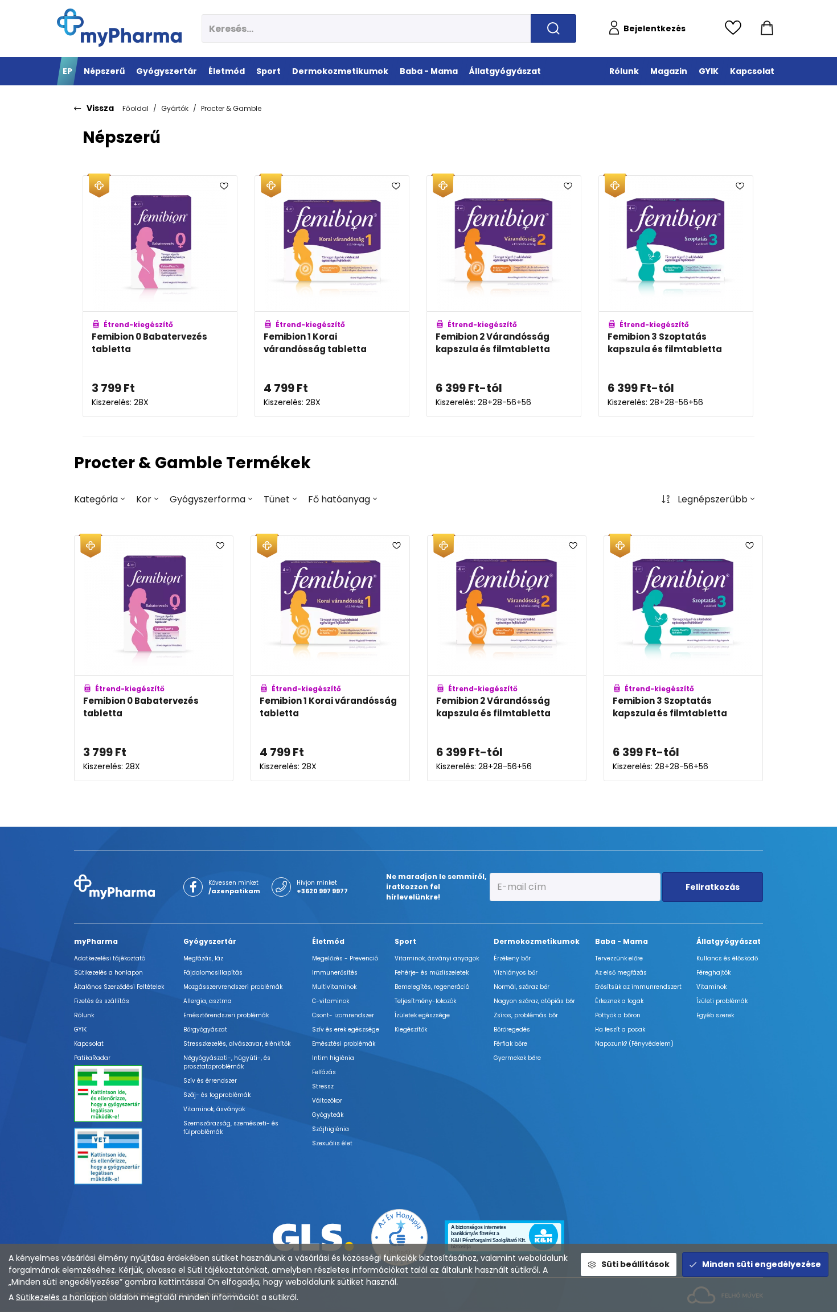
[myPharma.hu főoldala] (119, 28)
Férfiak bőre (510, 1043)
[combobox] (99, 499)
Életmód (328, 941)
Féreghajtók (713, 972)
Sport (405, 941)
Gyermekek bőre (517, 1058)
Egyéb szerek (715, 1015)
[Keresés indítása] (553, 28)
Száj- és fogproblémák (217, 1095)
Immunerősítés (335, 972)
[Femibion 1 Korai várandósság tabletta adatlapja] (332, 296)
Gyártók (174, 108)
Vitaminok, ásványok (214, 1109)
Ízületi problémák (722, 1001)
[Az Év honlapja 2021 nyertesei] (399, 1236)
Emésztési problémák (343, 1043)
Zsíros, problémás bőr (526, 1015)
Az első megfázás (621, 972)
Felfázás (324, 1072)
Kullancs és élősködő (727, 958)
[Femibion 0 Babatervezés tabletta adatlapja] (160, 296)
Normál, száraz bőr (521, 987)
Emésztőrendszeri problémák (226, 1015)
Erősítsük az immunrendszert (638, 987)
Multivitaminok (334, 987)
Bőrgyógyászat (205, 1029)
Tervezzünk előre (619, 958)
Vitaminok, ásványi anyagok (437, 958)
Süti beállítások (635, 1264)
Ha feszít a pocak (620, 1029)
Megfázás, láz (203, 958)
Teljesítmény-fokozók (425, 1001)
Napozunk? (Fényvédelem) (634, 1043)
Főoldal (135, 108)
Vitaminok (711, 987)
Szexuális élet (332, 1143)
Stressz (323, 1086)
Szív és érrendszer (210, 1080)
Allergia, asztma (207, 1001)
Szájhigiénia (330, 1129)
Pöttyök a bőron (618, 1015)
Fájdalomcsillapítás (213, 972)
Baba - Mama (621, 941)
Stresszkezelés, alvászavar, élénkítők (236, 1043)
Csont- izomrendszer (343, 1015)
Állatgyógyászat (728, 941)
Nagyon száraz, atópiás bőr (534, 1001)
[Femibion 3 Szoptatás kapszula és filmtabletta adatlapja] (675, 296)
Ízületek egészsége (422, 1015)
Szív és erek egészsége (345, 1029)
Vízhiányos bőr (516, 972)
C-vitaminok (330, 1001)
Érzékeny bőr (512, 958)
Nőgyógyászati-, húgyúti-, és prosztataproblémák (226, 1062)
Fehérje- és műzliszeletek (432, 972)
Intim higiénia (333, 1058)
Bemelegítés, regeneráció (432, 987)
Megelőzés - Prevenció (345, 958)
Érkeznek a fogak (619, 1001)
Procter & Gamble (231, 108)
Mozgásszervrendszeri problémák (232, 987)
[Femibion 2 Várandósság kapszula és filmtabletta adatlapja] (503, 296)
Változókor (327, 1100)
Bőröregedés (512, 1029)
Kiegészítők (411, 1029)
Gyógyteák (327, 1115)
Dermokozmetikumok (537, 941)
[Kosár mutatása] (767, 28)
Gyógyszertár (209, 941)
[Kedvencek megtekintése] (736, 28)
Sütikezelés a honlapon (61, 1297)
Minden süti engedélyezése (761, 1264)
